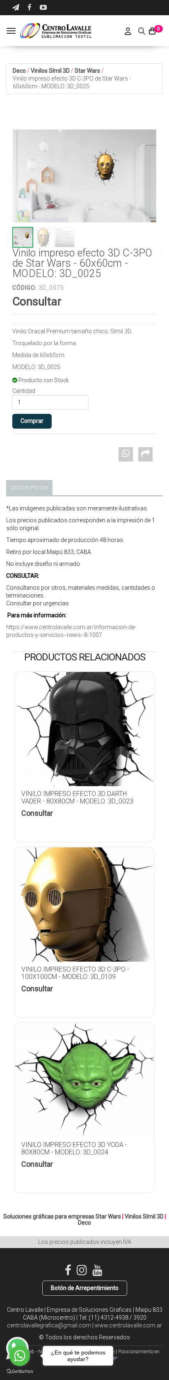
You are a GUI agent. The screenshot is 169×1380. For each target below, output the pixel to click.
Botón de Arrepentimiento (85, 1288)
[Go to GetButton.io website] (20, 1371)
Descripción (29, 488)
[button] (15, 7)
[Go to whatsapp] (19, 1355)
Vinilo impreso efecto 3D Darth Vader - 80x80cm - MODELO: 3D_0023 (77, 797)
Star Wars (87, 70)
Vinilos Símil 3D (50, 70)
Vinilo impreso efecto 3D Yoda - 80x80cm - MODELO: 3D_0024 (74, 1148)
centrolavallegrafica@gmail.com (49, 1325)
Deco (19, 70)
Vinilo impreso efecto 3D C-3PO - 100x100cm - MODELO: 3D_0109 (75, 973)
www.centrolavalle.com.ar (128, 1325)
